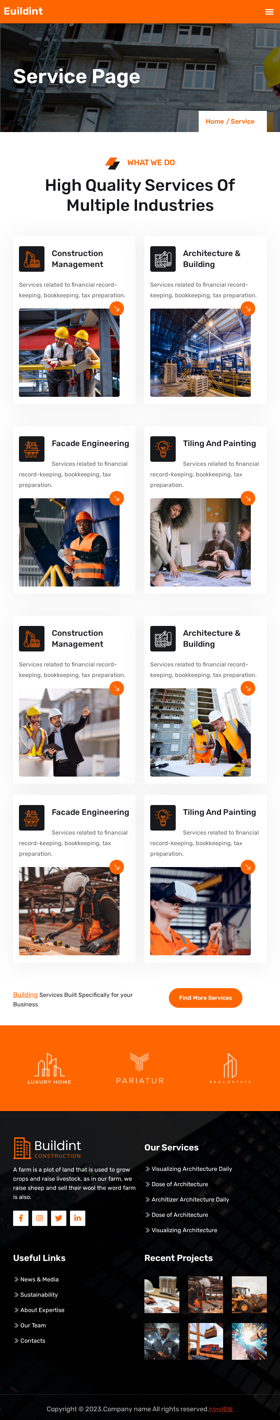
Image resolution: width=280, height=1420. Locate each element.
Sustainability (38, 1294)
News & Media (39, 1279)
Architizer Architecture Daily (189, 1199)
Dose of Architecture (179, 1184)
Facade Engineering (90, 443)
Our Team (32, 1325)
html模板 (221, 1409)
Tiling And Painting (219, 443)
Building (25, 995)
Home (215, 121)
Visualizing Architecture (183, 1230)
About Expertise (42, 1310)
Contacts (32, 1340)
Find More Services (205, 997)
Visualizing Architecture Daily (191, 1168)
